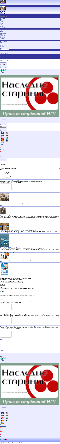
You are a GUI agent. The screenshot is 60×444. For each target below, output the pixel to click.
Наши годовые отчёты (3, 30)
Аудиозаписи (1, 45)
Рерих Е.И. (1, 20)
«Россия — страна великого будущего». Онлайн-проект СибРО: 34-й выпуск (11, 180)
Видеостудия (1, 37)
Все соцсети (1, 48)
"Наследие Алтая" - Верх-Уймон (4, 53)
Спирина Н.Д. (2, 24)
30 (0, 348)
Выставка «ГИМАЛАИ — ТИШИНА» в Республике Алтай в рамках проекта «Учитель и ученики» (15, 247)
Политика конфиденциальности (3, 441)
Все (0, 349)
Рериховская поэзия (2, 35)
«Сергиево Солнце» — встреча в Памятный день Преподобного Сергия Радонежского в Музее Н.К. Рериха (16, 201)
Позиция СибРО (2, 26)
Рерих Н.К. (1, 21)
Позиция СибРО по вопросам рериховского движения (4, 120)
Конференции (2, 33)
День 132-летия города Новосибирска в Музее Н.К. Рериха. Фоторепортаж (11, 259)
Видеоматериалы (2, 46)
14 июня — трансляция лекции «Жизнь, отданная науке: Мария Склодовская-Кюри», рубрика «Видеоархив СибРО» (18, 313)
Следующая (1, 350)
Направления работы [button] (1, 28)
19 (0, 346)
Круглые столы (2, 31)
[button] (3, 426)
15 (0, 343)
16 (0, 344)
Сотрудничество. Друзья (3, 38)
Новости (1, 41)
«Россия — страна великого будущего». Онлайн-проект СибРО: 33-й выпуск (11, 300)
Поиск (6, 6)
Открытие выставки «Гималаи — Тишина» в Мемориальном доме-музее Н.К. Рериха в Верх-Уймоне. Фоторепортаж (18, 230)
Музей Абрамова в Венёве (3, 52)
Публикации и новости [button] (1, 40)
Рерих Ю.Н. (1, 22)
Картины (1, 44)
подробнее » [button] (1, 205)
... (0, 342)
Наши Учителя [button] (1, 17)
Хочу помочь (1, 39)
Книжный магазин (1, 56)
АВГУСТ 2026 (2, 72)
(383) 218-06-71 (2, 5)
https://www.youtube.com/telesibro (6, 293)
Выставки (1, 32)
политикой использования (15, 442)
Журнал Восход (2, 42)
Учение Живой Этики (3, 18)
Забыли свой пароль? (2, 130)
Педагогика (1, 34)
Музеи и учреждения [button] (1, 50)
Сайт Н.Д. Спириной (2, 27)
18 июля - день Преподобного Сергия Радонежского (8, 215)
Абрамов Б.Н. (2, 23)
